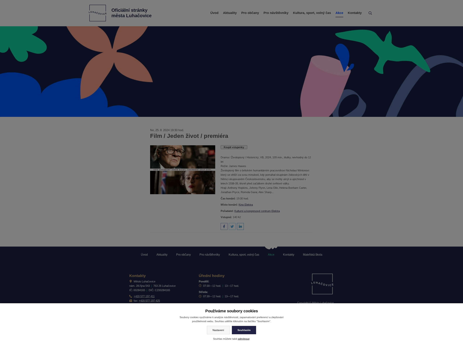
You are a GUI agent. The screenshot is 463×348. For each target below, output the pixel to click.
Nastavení (218, 330)
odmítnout (243, 338)
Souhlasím (243, 330)
